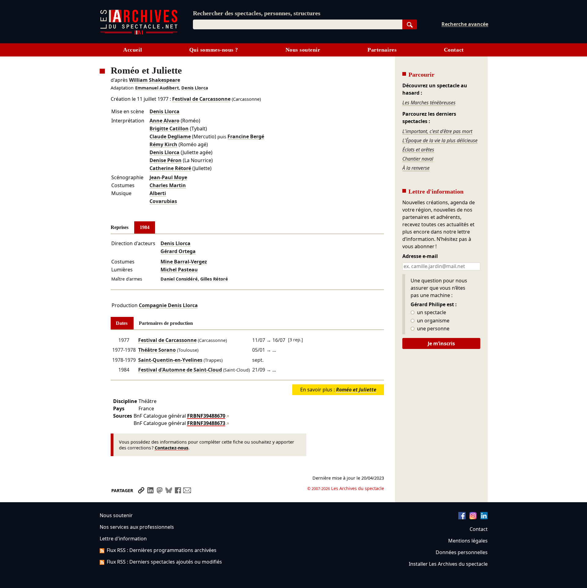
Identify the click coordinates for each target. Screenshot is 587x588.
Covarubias (163, 201)
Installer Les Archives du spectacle (448, 564)
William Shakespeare (154, 80)
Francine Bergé (245, 136)
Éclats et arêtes (418, 149)
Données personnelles (462, 552)
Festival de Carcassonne (201, 99)
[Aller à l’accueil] (138, 33)
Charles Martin (168, 185)
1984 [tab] (145, 227)
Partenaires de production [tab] (166, 323)
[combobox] (297, 24)
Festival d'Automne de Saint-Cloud (180, 369)
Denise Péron (166, 160)
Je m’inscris (441, 343)
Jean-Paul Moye (168, 177)
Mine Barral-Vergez (184, 261)
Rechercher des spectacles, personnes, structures (256, 13)
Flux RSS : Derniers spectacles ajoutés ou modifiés (164, 561)
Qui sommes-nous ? (213, 50)
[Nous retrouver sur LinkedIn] (484, 517)
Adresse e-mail (420, 256)
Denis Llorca (194, 88)
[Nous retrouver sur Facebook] (462, 517)
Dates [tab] (121, 323)
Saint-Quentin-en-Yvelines (170, 360)
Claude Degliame (170, 136)
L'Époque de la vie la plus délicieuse (440, 140)
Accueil (132, 50)
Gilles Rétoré (214, 279)
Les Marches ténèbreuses (429, 102)
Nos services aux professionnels (137, 527)
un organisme (432, 321)
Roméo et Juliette (356, 389)
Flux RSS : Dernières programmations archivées (161, 550)
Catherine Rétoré (170, 168)
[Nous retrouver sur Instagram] (473, 517)
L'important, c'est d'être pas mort (437, 131)
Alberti (158, 193)
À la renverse (416, 168)
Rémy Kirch (163, 144)
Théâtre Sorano (157, 350)
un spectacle (431, 312)
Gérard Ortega (178, 251)
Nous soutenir (303, 50)
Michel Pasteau (179, 269)
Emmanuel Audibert (157, 88)
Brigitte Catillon (169, 128)
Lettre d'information (123, 538)
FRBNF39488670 (206, 415)
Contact (454, 50)
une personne (432, 329)
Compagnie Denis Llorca (168, 305)
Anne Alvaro (164, 120)
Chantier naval (417, 158)
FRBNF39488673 (206, 423)
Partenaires (382, 50)
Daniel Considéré (179, 279)
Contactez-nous (171, 448)
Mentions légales (468, 540)
